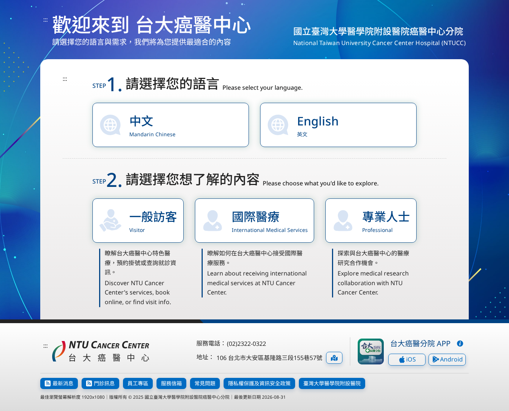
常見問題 (205, 383)
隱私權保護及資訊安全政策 (259, 383)
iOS (411, 359)
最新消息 (63, 383)
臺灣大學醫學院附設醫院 (332, 383)
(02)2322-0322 (246, 344)
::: (45, 19)
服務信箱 (171, 383)
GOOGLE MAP (334, 358)
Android (451, 359)
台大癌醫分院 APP (420, 343)
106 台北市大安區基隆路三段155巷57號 (269, 358)
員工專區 (137, 383)
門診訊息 (104, 383)
